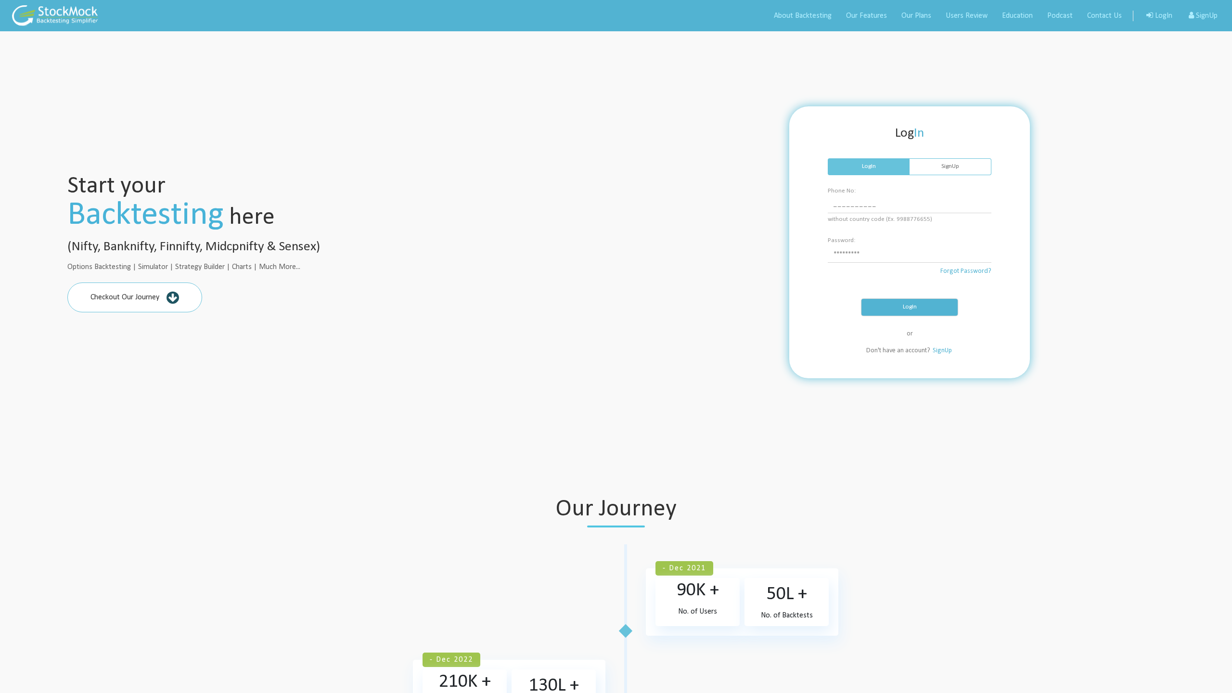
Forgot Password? (965, 271)
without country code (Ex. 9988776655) (880, 219)
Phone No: (842, 191)
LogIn (910, 307)
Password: (841, 240)
